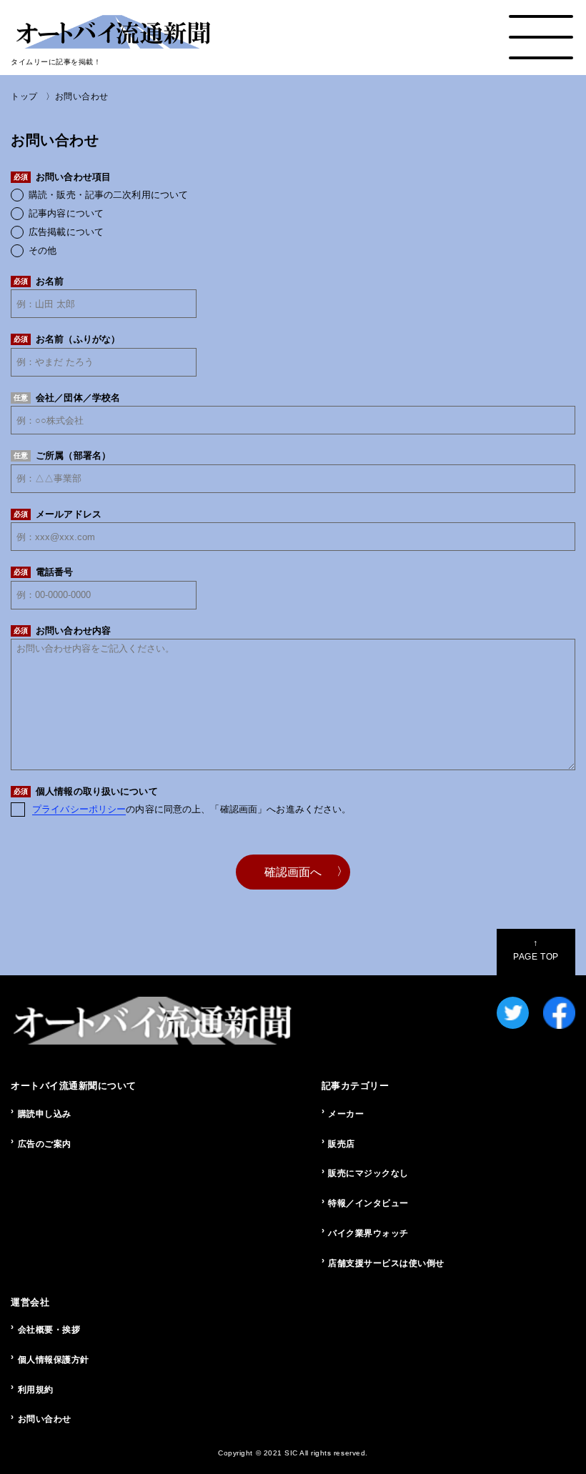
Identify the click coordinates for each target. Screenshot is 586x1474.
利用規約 (36, 1390)
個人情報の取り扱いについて (86, 791)
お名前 (39, 281)
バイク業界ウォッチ (368, 1233)
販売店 (341, 1144)
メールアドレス (57, 514)
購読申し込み (44, 1114)
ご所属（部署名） (62, 455)
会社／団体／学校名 (67, 397)
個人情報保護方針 (53, 1360)
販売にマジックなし (368, 1173)
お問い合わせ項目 (62, 176)
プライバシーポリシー (79, 809)
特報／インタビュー (368, 1203)
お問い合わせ (44, 1419)
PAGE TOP (535, 949)
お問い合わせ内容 (62, 630)
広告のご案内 (44, 1144)
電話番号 (44, 572)
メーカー (346, 1114)
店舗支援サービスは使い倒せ (386, 1263)
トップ (24, 96)
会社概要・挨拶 (49, 1330)
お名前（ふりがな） (67, 339)
